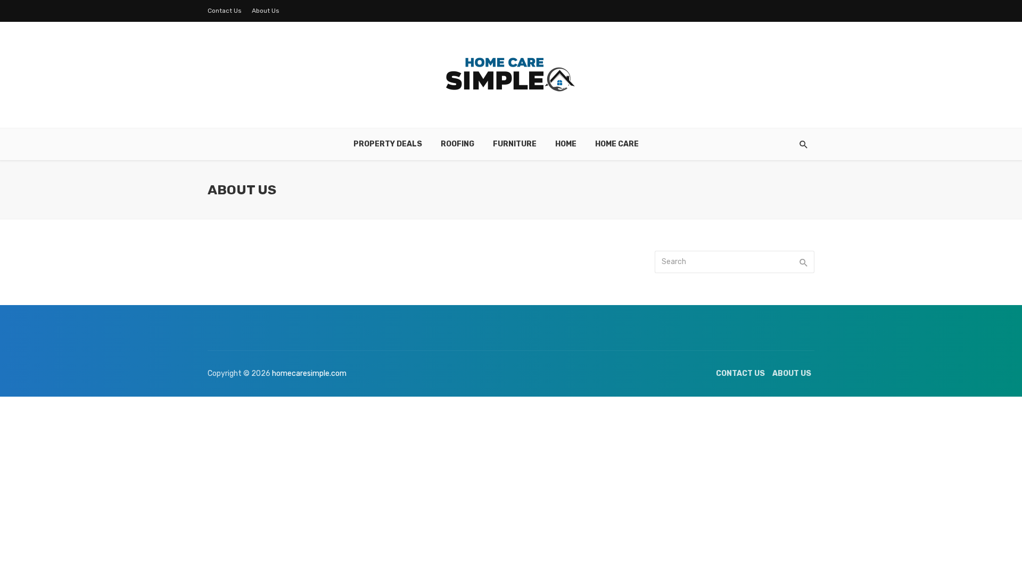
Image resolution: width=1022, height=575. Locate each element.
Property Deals (387, 144)
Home (565, 144)
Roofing (457, 144)
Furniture (515, 144)
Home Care (617, 144)
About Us (265, 10)
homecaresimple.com (309, 373)
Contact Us (225, 10)
